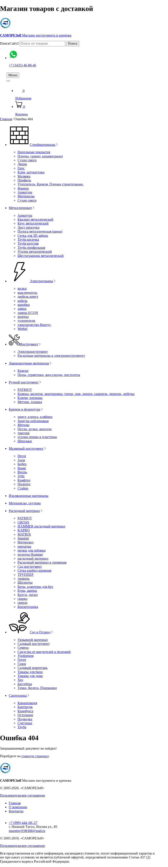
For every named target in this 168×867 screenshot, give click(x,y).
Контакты (16, 811)
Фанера (23, 188)
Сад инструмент (30, 566)
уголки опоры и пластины (37, 437)
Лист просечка (28, 227)
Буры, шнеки (27, 590)
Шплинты (25, 582)
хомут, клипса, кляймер (35, 417)
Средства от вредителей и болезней (44, 652)
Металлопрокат (20, 208)
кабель (22, 301)
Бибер (22, 464)
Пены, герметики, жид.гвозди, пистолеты (49, 375)
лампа (22, 308)
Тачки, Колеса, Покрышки (37, 688)
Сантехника (18, 695)
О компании (18, 807)
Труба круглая (28, 243)
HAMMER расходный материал (41, 526)
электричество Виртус (34, 325)
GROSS (23, 522)
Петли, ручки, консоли (35, 429)
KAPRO (24, 530)
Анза (21, 460)
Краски (23, 371)
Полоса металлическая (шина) (40, 231)
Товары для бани (30, 672)
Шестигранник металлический (41, 256)
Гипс (21, 168)
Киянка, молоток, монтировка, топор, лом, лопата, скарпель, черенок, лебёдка (76, 394)
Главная (6, 119)
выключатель (27, 292)
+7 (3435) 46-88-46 (22, 65)
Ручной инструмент (23, 382)
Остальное (25, 715)
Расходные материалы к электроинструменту (51, 355)
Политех (24, 484)
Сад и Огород (40, 632)
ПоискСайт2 (9, 43)
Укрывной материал (33, 640)
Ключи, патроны (30, 398)
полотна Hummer (30, 554)
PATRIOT (25, 390)
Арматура (25, 192)
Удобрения (25, 656)
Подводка (25, 719)
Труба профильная (31, 247)
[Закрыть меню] (8, 81)
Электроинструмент (33, 351)
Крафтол (24, 480)
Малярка (24, 176)
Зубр (21, 476)
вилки (22, 288)
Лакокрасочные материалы (29, 363)
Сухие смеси (27, 160)
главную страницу (35, 756)
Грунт (22, 660)
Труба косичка (28, 239)
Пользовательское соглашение (22, 795)
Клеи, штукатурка (31, 172)
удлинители (26, 320)
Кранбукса (25, 711)
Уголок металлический (35, 251)
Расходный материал (24, 511)
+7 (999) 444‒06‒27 (23, 823)
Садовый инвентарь (32, 668)
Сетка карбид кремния (34, 570)
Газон (22, 664)
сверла (22, 602)
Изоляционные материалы (28, 496)
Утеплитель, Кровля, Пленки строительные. (51, 184)
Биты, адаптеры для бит (35, 586)
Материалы (26, 196)
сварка (22, 599)
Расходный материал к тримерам (42, 562)
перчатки (24, 546)
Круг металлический (33, 223)
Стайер (23, 488)
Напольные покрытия (34, 152)
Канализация (27, 703)
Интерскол (25, 542)
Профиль (24, 180)
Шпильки (25, 441)
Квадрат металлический (35, 219)
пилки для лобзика (32, 550)
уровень (24, 578)
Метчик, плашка (30, 402)
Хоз (20, 680)
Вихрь (22, 472)
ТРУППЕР (25, 574)
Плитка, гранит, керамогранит (40, 156)
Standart (23, 538)
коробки (24, 304)
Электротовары (41, 281)
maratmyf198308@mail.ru (27, 831)
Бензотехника (28, 607)
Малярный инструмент (26, 448)
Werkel (22, 329)
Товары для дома (30, 676)
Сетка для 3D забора (33, 235)
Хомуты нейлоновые (33, 421)
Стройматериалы (42, 144)
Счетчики (25, 723)
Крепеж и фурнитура (24, 409)
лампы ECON (28, 313)
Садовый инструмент (34, 644)
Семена (23, 647)
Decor (22, 456)
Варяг (22, 468)
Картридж (25, 707)
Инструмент (29, 344)
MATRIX (24, 534)
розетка (23, 317)
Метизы (23, 425)
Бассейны (25, 684)
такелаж (24, 433)
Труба (22, 727)
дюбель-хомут (28, 296)
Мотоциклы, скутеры (25, 503)
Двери (22, 164)
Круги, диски (28, 595)
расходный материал (33, 558)
